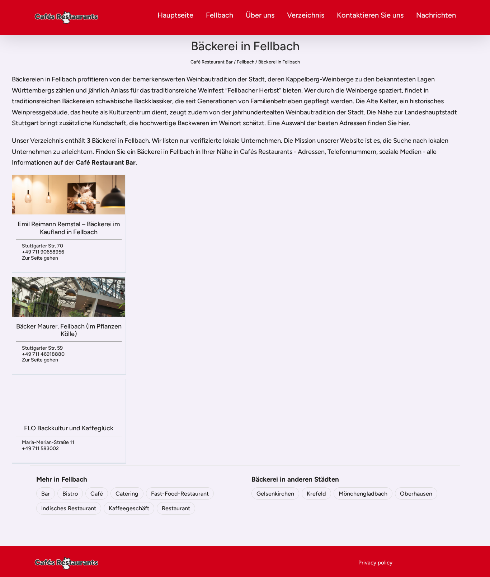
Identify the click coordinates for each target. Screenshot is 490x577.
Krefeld (316, 493)
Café (96, 493)
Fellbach (219, 15)
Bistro (70, 493)
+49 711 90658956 (43, 252)
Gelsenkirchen (275, 493)
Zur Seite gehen (40, 258)
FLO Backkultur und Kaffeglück (68, 428)
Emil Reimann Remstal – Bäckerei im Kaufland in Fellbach (69, 228)
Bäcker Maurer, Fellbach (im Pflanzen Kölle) (69, 330)
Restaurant (176, 508)
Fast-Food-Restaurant (180, 493)
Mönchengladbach (363, 493)
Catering (127, 493)
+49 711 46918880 (43, 354)
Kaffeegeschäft (129, 508)
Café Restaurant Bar (211, 62)
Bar (45, 493)
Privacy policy (375, 562)
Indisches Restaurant (68, 508)
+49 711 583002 (40, 448)
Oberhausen (416, 493)
